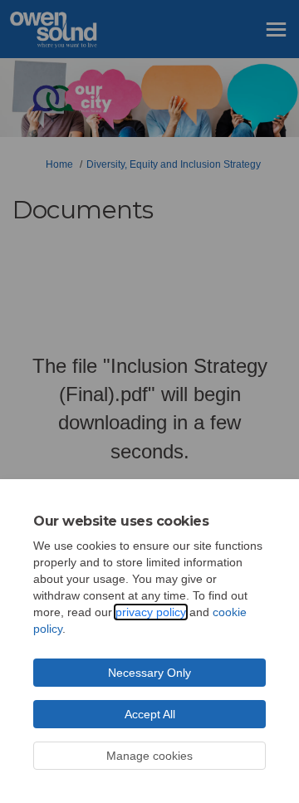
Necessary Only (149, 672)
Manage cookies (149, 755)
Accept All (150, 714)
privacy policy (150, 612)
